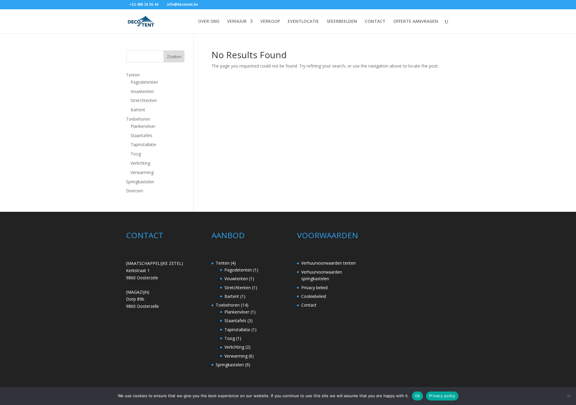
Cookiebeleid (313, 296)
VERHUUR (237, 21)
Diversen (134, 191)
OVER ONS (208, 21)
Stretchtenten (143, 100)
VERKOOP (270, 21)
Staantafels (141, 135)
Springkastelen (140, 181)
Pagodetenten (144, 82)
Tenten (133, 75)
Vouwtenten (142, 91)
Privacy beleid (314, 287)
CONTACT (375, 21)
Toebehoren (138, 119)
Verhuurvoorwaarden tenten (328, 263)
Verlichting (140, 163)
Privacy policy (442, 395)
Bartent (137, 109)
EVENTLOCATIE (303, 21)
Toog (135, 154)
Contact (308, 305)
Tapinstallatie (143, 144)
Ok (417, 395)
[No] (569, 396)
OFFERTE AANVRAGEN (415, 21)
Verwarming (142, 172)
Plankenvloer (142, 126)
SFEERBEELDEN (342, 21)
